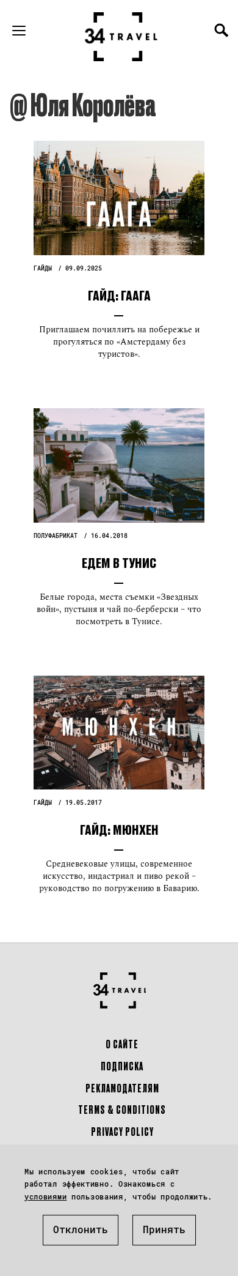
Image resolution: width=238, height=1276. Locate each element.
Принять (164, 1229)
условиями (45, 1196)
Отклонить (80, 1229)
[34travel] (121, 36)
